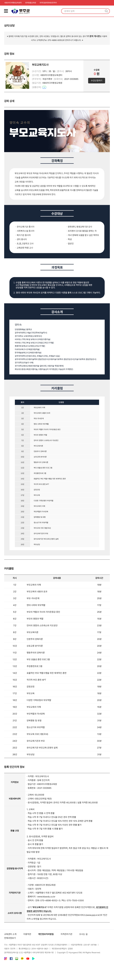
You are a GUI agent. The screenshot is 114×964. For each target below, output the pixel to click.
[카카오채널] (22, 959)
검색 (106, 11)
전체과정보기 (10, 938)
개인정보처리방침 (46, 934)
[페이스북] (11, 959)
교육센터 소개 (10, 934)
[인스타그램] (5, 959)
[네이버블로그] (16, 959)
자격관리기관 (66, 934)
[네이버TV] (33, 959)
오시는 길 (83, 934)
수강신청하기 (96, 80)
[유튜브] (27, 959)
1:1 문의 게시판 (93, 36)
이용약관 (27, 934)
